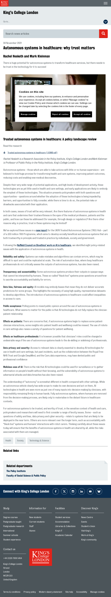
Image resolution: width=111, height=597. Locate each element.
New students (40, 518)
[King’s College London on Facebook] (55, 491)
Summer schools (14, 536)
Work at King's (92, 536)
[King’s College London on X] (64, 491)
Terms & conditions (11, 592)
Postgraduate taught (14, 522)
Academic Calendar (66, 536)
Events (92, 522)
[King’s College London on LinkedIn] (81, 491)
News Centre (92, 518)
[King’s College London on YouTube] (90, 491)
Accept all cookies (82, 114)
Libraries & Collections (66, 527)
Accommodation (66, 522)
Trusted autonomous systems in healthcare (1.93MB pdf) (32, 153)
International (14, 531)
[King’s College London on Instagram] (73, 491)
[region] (55, 103)
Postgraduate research (14, 527)
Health (8, 441)
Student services (66, 518)
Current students (40, 522)
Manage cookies (97, 592)
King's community (92, 540)
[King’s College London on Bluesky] (99, 491)
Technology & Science (39, 441)
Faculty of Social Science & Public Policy (26, 475)
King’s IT (66, 531)
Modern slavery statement (50, 592)
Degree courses (14, 518)
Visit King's (92, 531)
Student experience (14, 540)
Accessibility (81, 592)
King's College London (20, 12)
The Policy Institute (16, 471)
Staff (40, 527)
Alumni (40, 531)
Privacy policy (30, 592)
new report (41, 230)
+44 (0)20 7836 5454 (12, 558)
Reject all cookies (60, 114)
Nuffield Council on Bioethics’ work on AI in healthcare (44, 245)
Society (20, 441)
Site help (69, 592)
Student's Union (92, 527)
